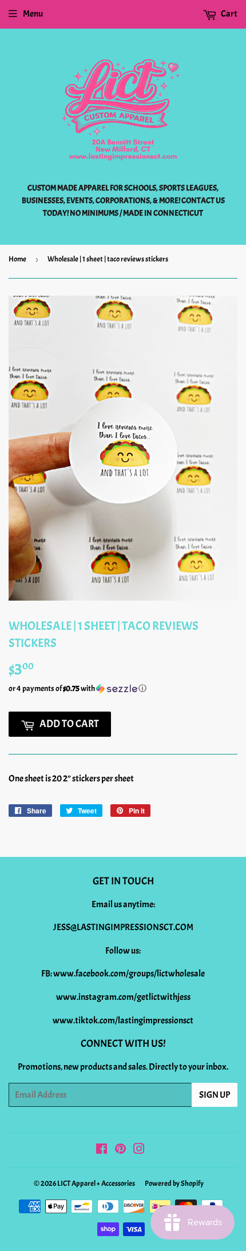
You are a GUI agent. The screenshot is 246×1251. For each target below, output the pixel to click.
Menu (33, 13)
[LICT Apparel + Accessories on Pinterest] (120, 1150)
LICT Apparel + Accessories (96, 1183)
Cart (228, 13)
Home (17, 259)
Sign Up (214, 1095)
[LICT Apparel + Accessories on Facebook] (102, 1150)
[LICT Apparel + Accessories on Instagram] (139, 1150)
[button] (123, 689)
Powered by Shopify (174, 1183)
